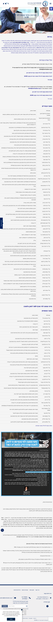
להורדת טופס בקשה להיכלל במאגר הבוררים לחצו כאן (39, 73)
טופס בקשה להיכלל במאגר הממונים (44, 426)
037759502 (24, 599)
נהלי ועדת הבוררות (45, 60)
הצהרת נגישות (25, 590)
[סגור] (21, 609)
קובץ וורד (50, 80)
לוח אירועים (1, 223)
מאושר (11, 619)
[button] (51, 9)
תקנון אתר (31, 590)
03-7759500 (24, 597)
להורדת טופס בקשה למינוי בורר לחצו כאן (42, 92)
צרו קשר (37, 590)
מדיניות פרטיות (17, 590)
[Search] (8, 3)
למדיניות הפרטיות (13, 614)
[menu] (50, 3)
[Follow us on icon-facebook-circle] (47, 606)
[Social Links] (2, 530)
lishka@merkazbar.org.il (45, 69)
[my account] (3, 3)
